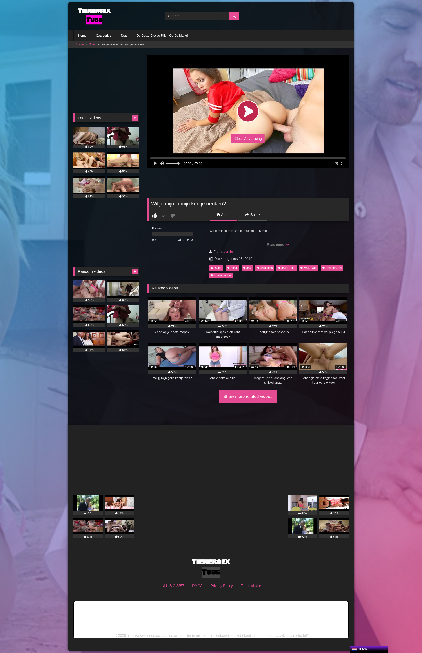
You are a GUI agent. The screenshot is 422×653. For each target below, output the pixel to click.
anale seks (288, 267)
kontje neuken (223, 275)
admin (228, 252)
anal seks (266, 267)
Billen (92, 44)
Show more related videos (248, 396)
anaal (234, 267)
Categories (103, 35)
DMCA (197, 586)
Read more (276, 245)
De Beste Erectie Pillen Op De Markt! (162, 35)
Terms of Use (251, 586)
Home (82, 35)
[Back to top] (408, 640)
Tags (124, 35)
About (225, 215)
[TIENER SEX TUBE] (93, 16)
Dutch (362, 649)
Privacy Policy (222, 586)
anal (249, 267)
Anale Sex (310, 267)
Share (254, 215)
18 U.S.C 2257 (172, 586)
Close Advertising (248, 139)
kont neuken (334, 267)
